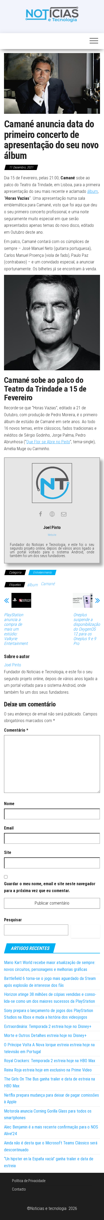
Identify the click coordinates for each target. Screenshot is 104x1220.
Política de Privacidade (28, 1181)
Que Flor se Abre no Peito (48, 441)
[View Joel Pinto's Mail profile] (63, 514)
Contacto (19, 1189)
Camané (48, 583)
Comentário (16, 730)
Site (7, 852)
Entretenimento (42, 572)
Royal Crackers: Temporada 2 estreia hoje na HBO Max (49, 1060)
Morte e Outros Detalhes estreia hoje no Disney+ (45, 1035)
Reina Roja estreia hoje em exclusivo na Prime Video (48, 1070)
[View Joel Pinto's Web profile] (52, 514)
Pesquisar (13, 919)
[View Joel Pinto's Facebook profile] (40, 514)
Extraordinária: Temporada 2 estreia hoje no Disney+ (47, 1026)
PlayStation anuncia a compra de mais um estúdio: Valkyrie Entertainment (16, 629)
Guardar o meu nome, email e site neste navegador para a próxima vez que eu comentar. (49, 887)
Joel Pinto (12, 664)
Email (9, 828)
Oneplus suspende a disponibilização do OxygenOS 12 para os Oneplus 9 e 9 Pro (86, 629)
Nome (9, 803)
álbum (92, 191)
